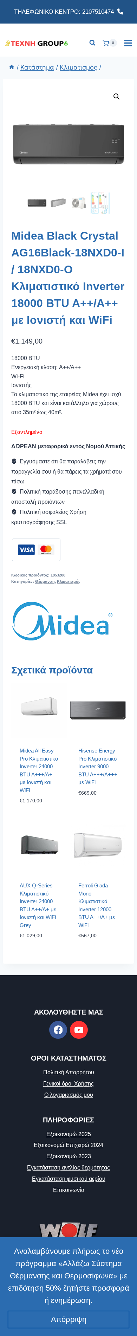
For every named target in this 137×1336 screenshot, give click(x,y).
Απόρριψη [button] (68, 1319)
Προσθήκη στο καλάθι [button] (97, 809)
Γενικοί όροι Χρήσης (68, 1084)
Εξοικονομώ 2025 (68, 1134)
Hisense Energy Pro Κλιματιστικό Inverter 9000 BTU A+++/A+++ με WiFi (97, 766)
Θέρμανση (45, 581)
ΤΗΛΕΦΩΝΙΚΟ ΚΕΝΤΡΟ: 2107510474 (65, 11)
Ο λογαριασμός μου (68, 1095)
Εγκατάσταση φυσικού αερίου (68, 1179)
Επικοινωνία (68, 1190)
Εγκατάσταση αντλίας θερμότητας (68, 1168)
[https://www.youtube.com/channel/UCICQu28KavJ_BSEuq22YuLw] (79, 1030)
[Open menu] (127, 42)
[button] (116, 96)
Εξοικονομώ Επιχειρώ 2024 (68, 1145)
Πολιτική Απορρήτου (68, 1072)
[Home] (11, 67)
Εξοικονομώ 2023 (68, 1156)
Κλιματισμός (68, 581)
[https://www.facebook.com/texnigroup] (58, 1030)
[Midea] (62, 621)
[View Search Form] (92, 43)
